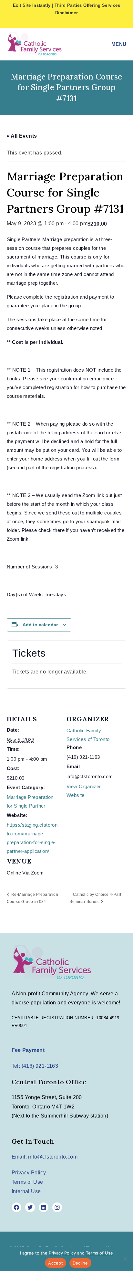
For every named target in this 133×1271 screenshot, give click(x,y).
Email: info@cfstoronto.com (44, 1157)
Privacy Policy (29, 1172)
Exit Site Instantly (32, 5)
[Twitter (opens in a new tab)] (52, 22)
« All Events (22, 136)
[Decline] (125, 1258)
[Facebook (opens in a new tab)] (63, 22)
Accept (55, 1263)
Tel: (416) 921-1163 (35, 1066)
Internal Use (26, 1191)
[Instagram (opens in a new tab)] (73, 22)
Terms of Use (27, 1182)
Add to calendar (40, 624)
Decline (80, 1263)
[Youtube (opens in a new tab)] (82, 22)
